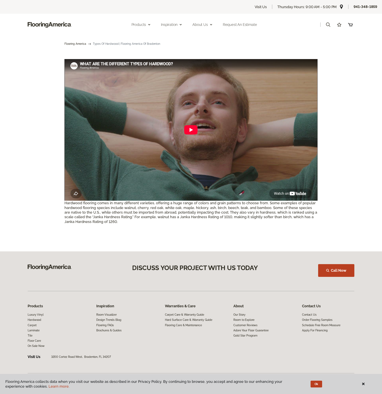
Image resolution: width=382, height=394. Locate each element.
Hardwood (34, 319)
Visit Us (261, 7)
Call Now (338, 270)
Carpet (32, 325)
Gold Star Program (245, 335)
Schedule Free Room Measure (321, 325)
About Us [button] (200, 24)
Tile (30, 335)
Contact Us (309, 314)
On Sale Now (36, 345)
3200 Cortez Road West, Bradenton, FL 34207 (81, 356)
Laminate (34, 330)
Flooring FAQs (105, 325)
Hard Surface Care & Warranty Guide (188, 319)
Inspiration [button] (169, 24)
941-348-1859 (365, 7)
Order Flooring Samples (317, 319)
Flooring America (75, 43)
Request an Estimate (240, 24)
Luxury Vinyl (35, 314)
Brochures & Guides (108, 330)
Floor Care (34, 340)
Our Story (239, 314)
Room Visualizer (106, 314)
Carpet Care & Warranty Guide (184, 314)
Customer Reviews (245, 325)
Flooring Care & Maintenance (183, 325)
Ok (316, 384)
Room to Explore (243, 319)
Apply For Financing (314, 330)
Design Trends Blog (108, 319)
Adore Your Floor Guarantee (250, 330)
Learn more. (59, 386)
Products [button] (139, 24)
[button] (328, 25)
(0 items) (350, 24)
